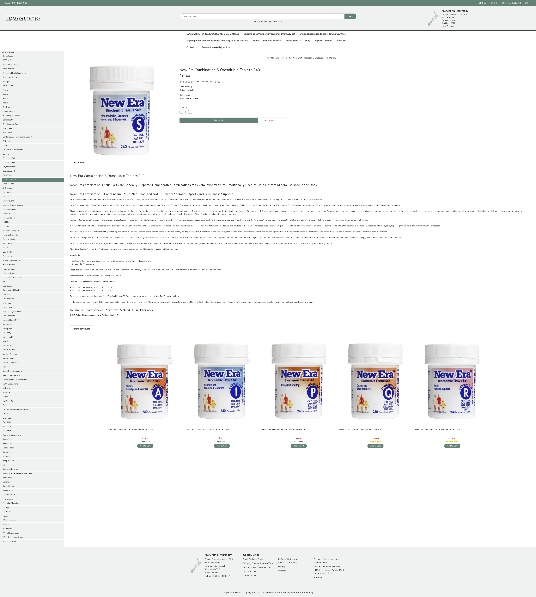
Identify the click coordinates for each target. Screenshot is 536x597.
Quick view (145, 379)
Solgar (5, 465)
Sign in (505, 3)
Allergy (6, 81)
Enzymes (6, 196)
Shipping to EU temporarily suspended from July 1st (269, 33)
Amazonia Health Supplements (15, 73)
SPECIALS (7, 60)
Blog (307, 40)
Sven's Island (8, 490)
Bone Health (8, 120)
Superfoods (7, 482)
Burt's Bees (7, 133)
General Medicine (10, 239)
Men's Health (8, 337)
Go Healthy (7, 256)
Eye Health (7, 213)
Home (256, 40)
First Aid (6, 226)
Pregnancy (7, 426)
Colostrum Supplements (13, 150)
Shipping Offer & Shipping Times (259, 563)
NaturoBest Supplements (13, 371)
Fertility (6, 222)
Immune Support (9, 273)
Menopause (7, 328)
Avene (5, 94)
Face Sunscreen (9, 218)
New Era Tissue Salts (11, 375)
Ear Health (7, 192)
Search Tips (276, 21)
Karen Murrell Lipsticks (12, 290)
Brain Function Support (12, 124)
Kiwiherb (6, 294)
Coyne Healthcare (10, 167)
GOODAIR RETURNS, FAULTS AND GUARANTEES (213, 33)
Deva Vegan (8, 175)
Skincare (6, 452)
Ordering (282, 570)
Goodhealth (7, 252)
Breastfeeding (8, 128)
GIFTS (5, 247)
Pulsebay (308, 592)
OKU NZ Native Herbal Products (16, 409)
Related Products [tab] (81, 328)
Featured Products (272, 40)
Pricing (281, 566)
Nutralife (6, 392)
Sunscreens (7, 477)
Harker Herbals (9, 264)
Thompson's (8, 499)
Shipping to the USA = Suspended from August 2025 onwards (217, 40)
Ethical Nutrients (9, 209)
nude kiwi (6, 388)
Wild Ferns (7, 528)
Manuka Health (9, 316)
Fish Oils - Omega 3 (11, 230)
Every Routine (8, 201)
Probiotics (7, 431)
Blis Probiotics (9, 111)
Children (6, 141)
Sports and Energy (10, 469)
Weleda (6, 524)
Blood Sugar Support (11, 115)
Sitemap (318, 577)
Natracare (7, 345)
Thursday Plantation (11, 503)
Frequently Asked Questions (216, 47)
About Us (341, 40)
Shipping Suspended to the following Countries (323, 33)
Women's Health (9, 541)
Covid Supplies (9, 162)
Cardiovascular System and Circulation (18, 137)
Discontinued (8, 56)
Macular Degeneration (12, 311)
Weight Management (11, 520)
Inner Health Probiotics (12, 277)
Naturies (6, 367)
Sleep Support (9, 460)
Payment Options (323, 40)
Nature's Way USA (10, 362)
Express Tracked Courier (13, 205)
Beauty (5, 103)
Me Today (7, 333)
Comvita (6, 154)
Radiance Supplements (12, 435)
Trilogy (6, 507)
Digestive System (10, 179)
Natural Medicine (9, 350)
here (177, 296)
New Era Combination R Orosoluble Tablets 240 (437, 429)
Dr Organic (7, 188)
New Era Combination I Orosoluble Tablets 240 (206, 429)
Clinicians (6, 145)
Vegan (5, 516)
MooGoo (6, 341)
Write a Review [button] (216, 82)
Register (516, 3)
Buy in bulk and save (189, 98)
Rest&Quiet (7, 439)
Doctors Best (8, 184)
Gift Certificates (488, 3)
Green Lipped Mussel (11, 260)
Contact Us (192, 47)
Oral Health (7, 418)
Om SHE (6, 414)
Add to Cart (145, 384)
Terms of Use (250, 575)
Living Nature (8, 307)
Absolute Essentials (11, 64)
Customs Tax (249, 571)
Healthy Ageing (9, 269)
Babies (5, 98)
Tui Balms (7, 511)
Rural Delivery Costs (253, 559)
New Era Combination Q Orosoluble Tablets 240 (360, 429)
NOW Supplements (11, 384)
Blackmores (7, 107)
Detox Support (9, 171)
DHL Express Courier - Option (257, 567)
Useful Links (292, 40)
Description (78, 162)
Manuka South (8, 324)
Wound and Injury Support (13, 537)
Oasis (5, 405)
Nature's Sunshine (10, 354)
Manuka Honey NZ (10, 320)
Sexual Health (8, 448)
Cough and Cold (9, 158)
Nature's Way (8, 358)
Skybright (6, 456)
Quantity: (184, 107)
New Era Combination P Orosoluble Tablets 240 (284, 429)
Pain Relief (7, 422)
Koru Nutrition (8, 299)
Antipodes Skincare (10, 77)
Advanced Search (262, 21)
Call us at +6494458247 (217, 576)
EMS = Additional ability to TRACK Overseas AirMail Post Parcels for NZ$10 (329, 570)
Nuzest (5, 397)
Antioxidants (8, 86)
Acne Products (9, 69)
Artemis (6, 90)
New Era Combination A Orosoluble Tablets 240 (130, 429)
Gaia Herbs (7, 243)
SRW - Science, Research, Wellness (17, 473)
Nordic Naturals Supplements (15, 380)
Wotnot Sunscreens (11, 533)
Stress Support (9, 486)
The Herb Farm (9, 494)
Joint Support (8, 286)
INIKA (5, 281)
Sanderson (7, 443)
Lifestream (7, 303)
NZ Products (8, 401)
